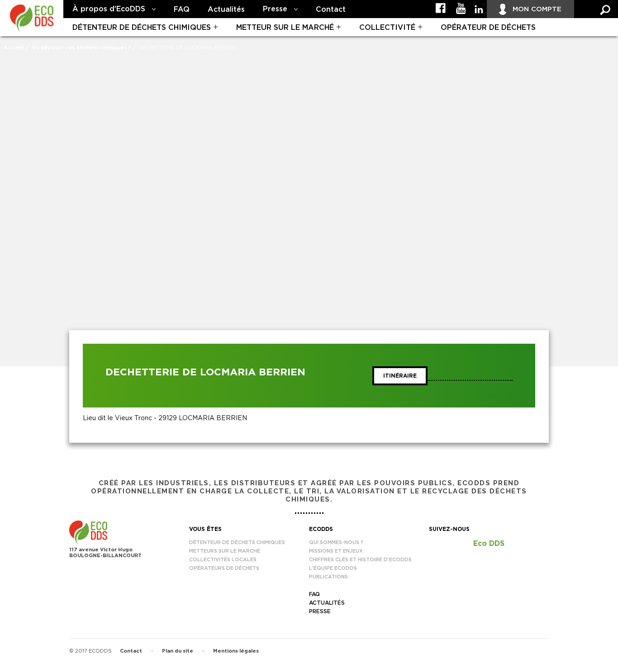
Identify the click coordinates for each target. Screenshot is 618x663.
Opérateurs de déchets (224, 568)
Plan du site (177, 651)
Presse (275, 9)
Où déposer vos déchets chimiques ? (81, 47)
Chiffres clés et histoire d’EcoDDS (360, 559)
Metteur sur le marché (285, 27)
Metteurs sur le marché (224, 551)
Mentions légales (236, 651)
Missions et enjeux (336, 551)
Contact (331, 9)
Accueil (14, 47)
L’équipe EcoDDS (333, 568)
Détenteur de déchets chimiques (141, 27)
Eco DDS (488, 543)
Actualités (226, 9)
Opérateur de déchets (488, 27)
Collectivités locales (223, 559)
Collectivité (387, 27)
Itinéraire (400, 376)
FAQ (182, 9)
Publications (328, 576)
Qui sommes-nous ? (336, 542)
